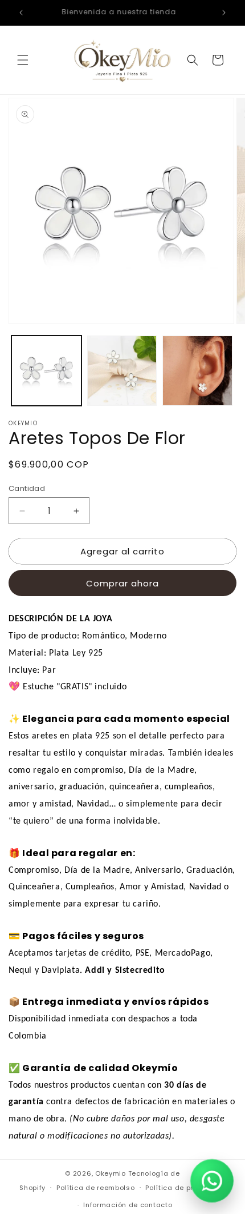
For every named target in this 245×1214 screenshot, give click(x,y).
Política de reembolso (95, 1187)
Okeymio (110, 1173)
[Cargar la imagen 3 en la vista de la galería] (197, 371)
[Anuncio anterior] (21, 12)
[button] (22, 60)
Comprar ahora (122, 583)
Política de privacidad (185, 1187)
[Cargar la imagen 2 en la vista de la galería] (122, 371)
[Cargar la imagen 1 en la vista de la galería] (46, 371)
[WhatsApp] (212, 1181)
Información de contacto (127, 1204)
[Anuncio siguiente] (223, 12)
